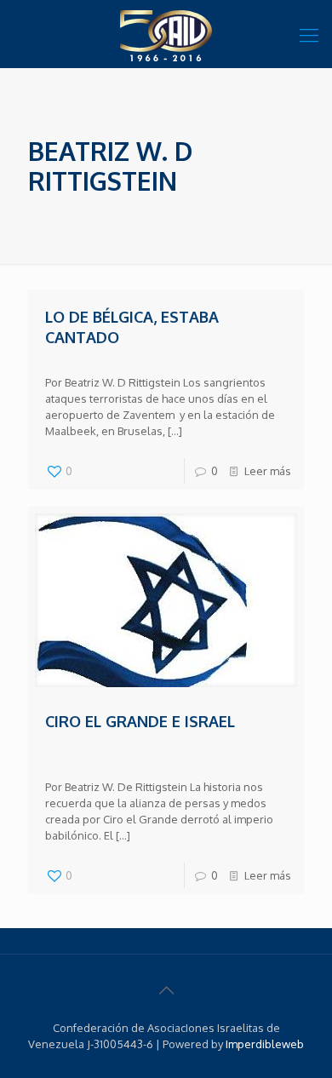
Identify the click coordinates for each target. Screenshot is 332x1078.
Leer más (267, 471)
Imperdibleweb (265, 1044)
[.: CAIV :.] (166, 34)
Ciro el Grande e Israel (140, 721)
